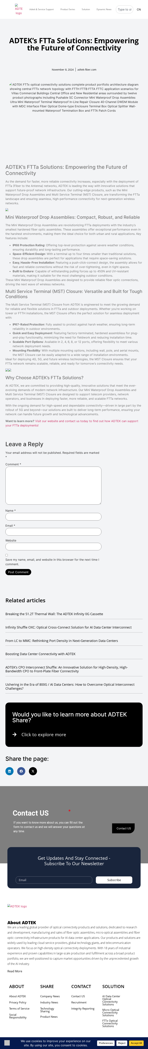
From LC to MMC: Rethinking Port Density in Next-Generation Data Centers (61, 640)
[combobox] (124, 9)
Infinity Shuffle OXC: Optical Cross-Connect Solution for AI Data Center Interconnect (68, 627)
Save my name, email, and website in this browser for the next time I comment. (52, 562)
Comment (13, 464)
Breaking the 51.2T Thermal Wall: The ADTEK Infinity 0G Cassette (54, 614)
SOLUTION (113, 986)
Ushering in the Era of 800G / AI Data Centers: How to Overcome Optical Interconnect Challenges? (69, 686)
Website (10, 540)
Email (10, 525)
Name (10, 510)
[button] (9, 771)
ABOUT (16, 986)
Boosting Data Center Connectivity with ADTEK (40, 654)
